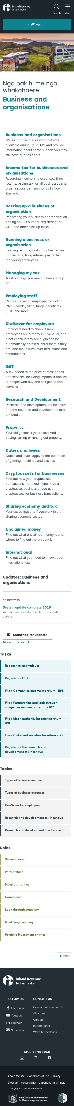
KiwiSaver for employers (30, 323)
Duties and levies (23, 450)
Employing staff (21, 296)
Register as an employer (22, 666)
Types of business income (23, 780)
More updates (13, 642)
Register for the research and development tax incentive (25, 749)
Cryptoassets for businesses (35, 473)
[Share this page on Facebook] (51, 1058)
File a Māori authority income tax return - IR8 (34, 721)
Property (15, 427)
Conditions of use (38, 1076)
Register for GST (16, 678)
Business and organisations (33, 135)
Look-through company (22, 910)
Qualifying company (19, 922)
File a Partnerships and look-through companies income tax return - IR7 (31, 705)
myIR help (59, 1082)
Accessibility (28, 1082)
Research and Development (33, 399)
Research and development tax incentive (34, 818)
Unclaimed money (23, 529)
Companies (13, 897)
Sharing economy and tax (31, 506)
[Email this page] (23, 1058)
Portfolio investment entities (25, 935)
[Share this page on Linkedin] (37, 1058)
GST (10, 366)
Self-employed (15, 859)
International (19, 552)
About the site (16, 1076)
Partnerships (14, 872)
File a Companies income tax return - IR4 (34, 691)
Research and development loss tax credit (35, 830)
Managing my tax (23, 273)
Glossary (13, 1082)
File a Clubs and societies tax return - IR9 (34, 735)
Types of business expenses (25, 793)
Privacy (56, 1076)
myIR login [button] (35, 24)
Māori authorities (17, 884)
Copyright (45, 1082)
